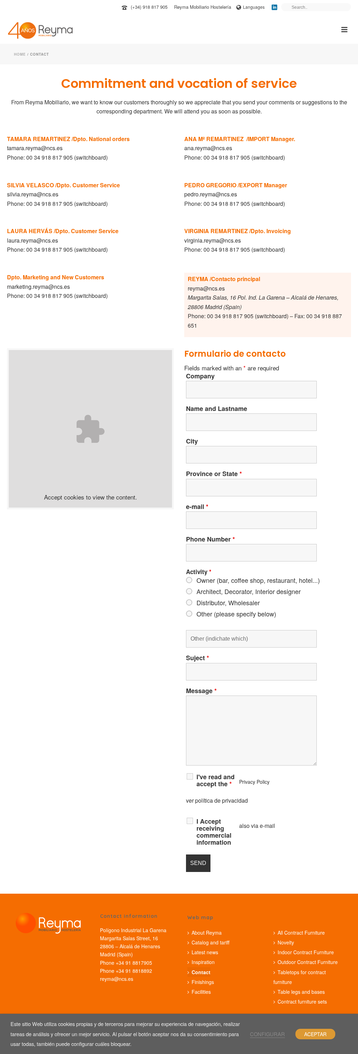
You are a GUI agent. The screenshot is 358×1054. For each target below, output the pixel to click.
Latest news (205, 952)
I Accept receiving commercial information (213, 832)
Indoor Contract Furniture (306, 952)
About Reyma (207, 932)
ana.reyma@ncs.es (208, 148)
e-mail (197, 506)
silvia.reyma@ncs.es (32, 194)
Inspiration (203, 961)
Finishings (203, 981)
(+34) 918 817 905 (149, 7)
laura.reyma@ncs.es (32, 240)
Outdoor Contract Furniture (308, 961)
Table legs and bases (301, 991)
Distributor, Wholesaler (228, 602)
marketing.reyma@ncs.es (38, 286)
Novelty (286, 942)
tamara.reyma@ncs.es (35, 148)
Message (201, 690)
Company (200, 376)
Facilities (201, 991)
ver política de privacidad (217, 800)
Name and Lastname (216, 408)
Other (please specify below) (236, 613)
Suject (197, 657)
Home (20, 54)
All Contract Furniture (301, 932)
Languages (254, 7)
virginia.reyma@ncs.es (212, 240)
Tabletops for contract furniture (299, 977)
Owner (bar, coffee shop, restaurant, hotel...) (258, 580)
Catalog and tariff (210, 942)
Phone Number (210, 539)
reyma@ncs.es (206, 288)
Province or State (214, 473)
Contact (201, 972)
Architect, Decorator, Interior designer (248, 591)
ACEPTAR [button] (315, 1034)
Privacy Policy (254, 781)
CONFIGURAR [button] (267, 1034)
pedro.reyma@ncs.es (210, 194)
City (192, 441)
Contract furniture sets (302, 1001)
